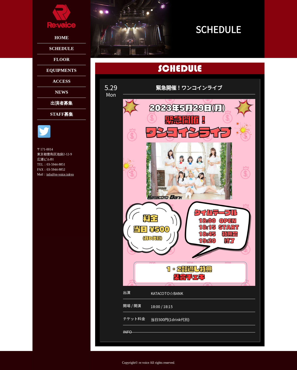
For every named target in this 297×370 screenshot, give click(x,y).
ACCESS (62, 81)
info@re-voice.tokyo (60, 174)
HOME (62, 37)
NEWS (61, 92)
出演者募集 (62, 103)
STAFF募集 (61, 114)
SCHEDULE (61, 48)
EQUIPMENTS (61, 70)
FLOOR (62, 59)
